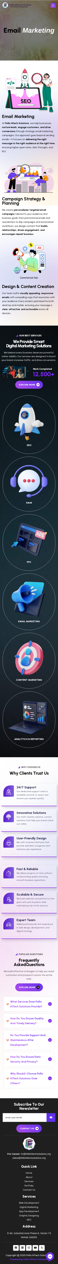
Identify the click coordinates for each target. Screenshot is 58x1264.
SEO (29, 445)
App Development (29, 1211)
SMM (29, 502)
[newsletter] (51, 1117)
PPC (29, 562)
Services (29, 1181)
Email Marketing (29, 621)
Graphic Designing (29, 1215)
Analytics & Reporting (29, 739)
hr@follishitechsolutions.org (36, 1154)
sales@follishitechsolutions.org (29, 1158)
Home (29, 1173)
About (29, 1177)
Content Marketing (29, 679)
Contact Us (29, 1189)
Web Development (29, 1202)
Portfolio (29, 1185)
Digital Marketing (29, 1207)
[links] (17, 5)
